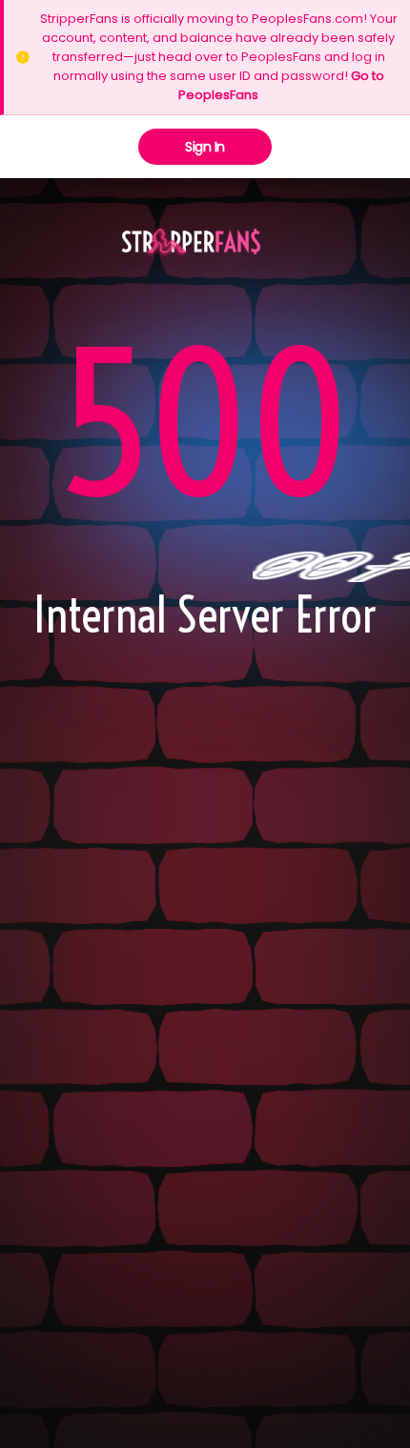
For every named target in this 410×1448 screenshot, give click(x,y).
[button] (191, 243)
